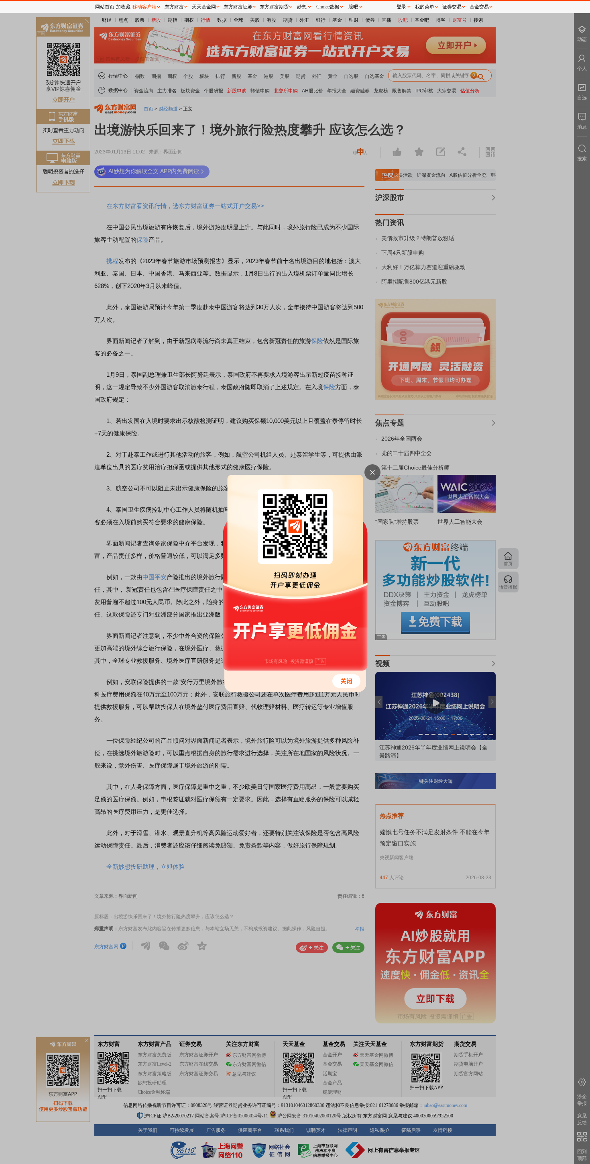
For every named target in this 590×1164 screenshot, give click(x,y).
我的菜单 (424, 7)
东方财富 (174, 7)
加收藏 (123, 7)
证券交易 (452, 7)
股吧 (353, 7)
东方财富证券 (238, 7)
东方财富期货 (274, 7)
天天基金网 (204, 7)
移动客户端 (144, 7)
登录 (401, 7)
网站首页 (104, 7)
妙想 (302, 7)
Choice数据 (327, 7)
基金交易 (479, 7)
